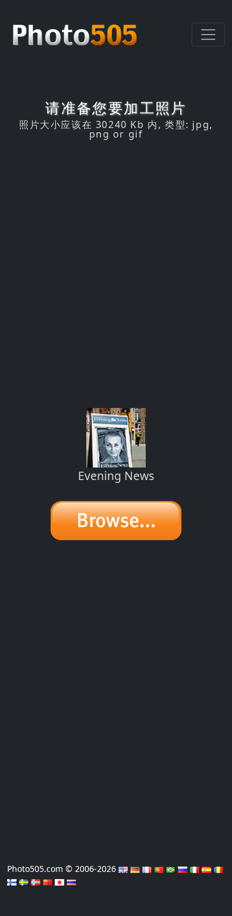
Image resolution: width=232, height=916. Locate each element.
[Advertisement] (116, 274)
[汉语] (47, 881)
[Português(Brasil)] (170, 868)
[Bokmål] (35, 881)
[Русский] (182, 868)
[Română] (218, 868)
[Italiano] (194, 868)
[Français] (147, 868)
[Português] (159, 868)
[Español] (206, 868)
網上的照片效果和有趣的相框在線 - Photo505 (76, 28)
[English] (123, 868)
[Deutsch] (135, 868)
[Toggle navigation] (208, 34)
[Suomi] (12, 881)
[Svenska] (24, 881)
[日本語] (59, 881)
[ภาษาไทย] (71, 881)
